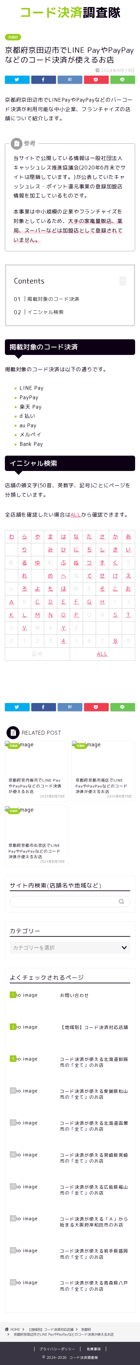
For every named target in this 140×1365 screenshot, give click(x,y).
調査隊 (70, 12)
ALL (76, 514)
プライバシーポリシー (57, 1349)
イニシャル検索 (45, 312)
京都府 (13, 37)
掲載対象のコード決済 (53, 299)
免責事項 (94, 1349)
